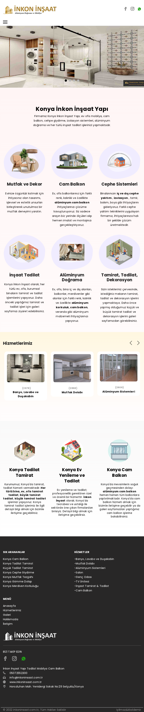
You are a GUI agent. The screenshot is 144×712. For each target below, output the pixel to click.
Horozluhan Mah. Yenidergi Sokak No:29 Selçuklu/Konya (47, 686)
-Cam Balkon (83, 590)
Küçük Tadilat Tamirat (18, 568)
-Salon (78, 572)
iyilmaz (121, 710)
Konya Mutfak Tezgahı (18, 577)
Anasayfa (9, 606)
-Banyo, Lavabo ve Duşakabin (94, 559)
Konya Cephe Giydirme (18, 572)
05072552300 (19, 673)
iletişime (16, 513)
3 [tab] (74, 80)
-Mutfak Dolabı (84, 563)
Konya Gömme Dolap (17, 581)
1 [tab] (66, 80)
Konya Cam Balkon (15, 559)
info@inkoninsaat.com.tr (26, 677)
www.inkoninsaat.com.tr (26, 682)
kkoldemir (134, 710)
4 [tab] (78, 80)
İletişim (8, 624)
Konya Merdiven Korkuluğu (21, 586)
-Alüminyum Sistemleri (89, 568)
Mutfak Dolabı (72, 392)
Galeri (7, 615)
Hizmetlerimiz (12, 610)
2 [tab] (70, 80)
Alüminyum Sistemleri (118, 391)
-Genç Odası (83, 577)
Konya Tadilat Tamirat (18, 563)
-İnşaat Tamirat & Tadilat (91, 586)
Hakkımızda (10, 619)
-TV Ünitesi (81, 581)
